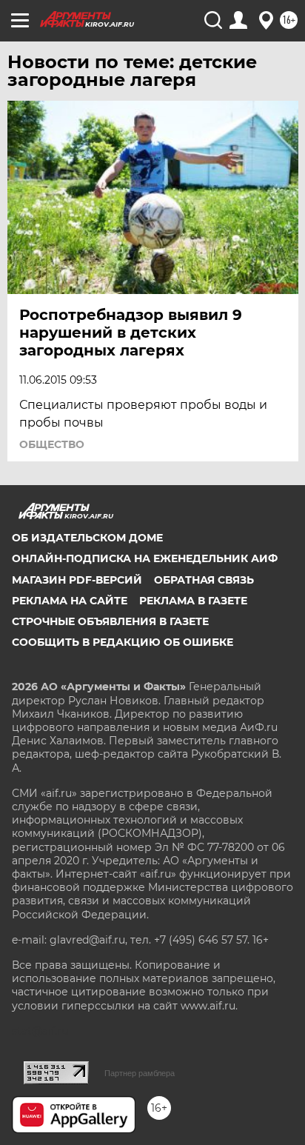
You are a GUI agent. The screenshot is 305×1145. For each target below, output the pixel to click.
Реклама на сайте (69, 600)
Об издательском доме (87, 537)
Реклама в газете (193, 600)
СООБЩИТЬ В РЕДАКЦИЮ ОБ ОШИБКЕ (122, 642)
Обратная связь (204, 580)
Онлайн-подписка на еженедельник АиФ (145, 558)
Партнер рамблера (139, 1073)
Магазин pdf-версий (77, 580)
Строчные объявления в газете (110, 621)
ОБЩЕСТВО (51, 444)
